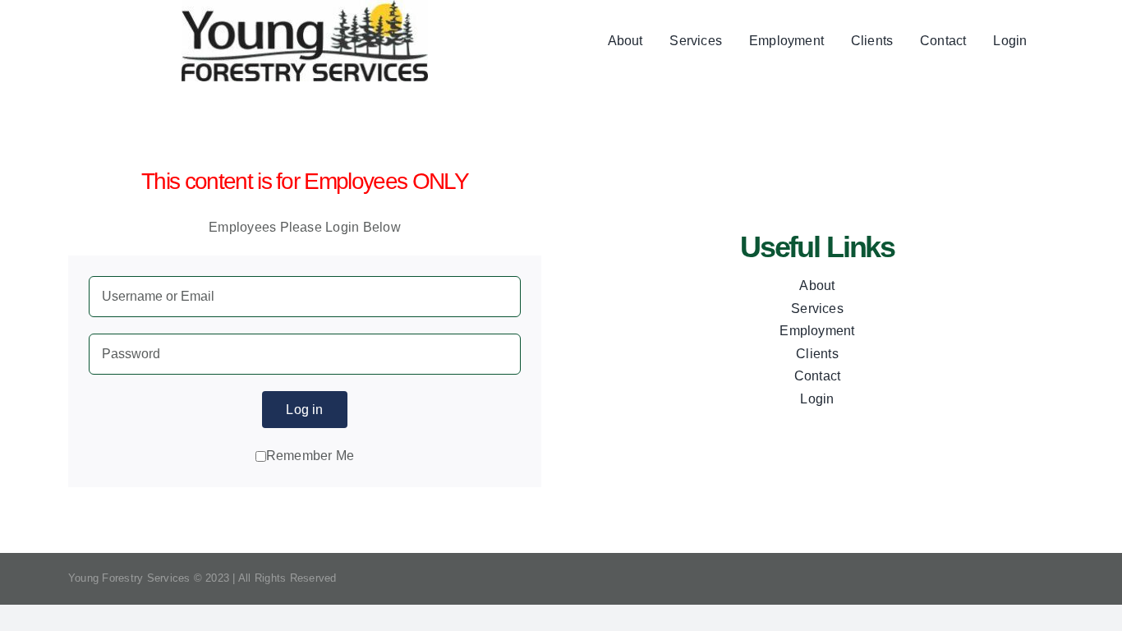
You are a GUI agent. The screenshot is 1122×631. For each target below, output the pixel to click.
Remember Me (310, 456)
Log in (304, 410)
